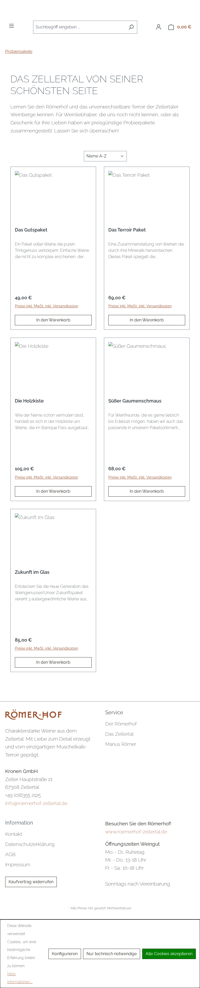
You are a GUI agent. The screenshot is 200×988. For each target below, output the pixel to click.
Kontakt (13, 834)
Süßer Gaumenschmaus (134, 401)
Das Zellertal (119, 734)
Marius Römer (120, 744)
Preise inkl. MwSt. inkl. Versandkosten (46, 306)
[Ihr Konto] (158, 27)
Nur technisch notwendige (111, 953)
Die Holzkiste (29, 401)
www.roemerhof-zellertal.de (136, 831)
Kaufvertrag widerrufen (31, 881)
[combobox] (79, 27)
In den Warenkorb (53, 320)
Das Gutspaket (31, 230)
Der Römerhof (121, 724)
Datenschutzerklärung (30, 844)
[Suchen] (131, 27)
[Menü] (11, 26)
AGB (10, 854)
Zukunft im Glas (32, 572)
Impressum (17, 864)
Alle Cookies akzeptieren (169, 953)
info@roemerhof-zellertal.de (36, 803)
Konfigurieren (65, 953)
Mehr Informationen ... (20, 978)
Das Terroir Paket (127, 230)
